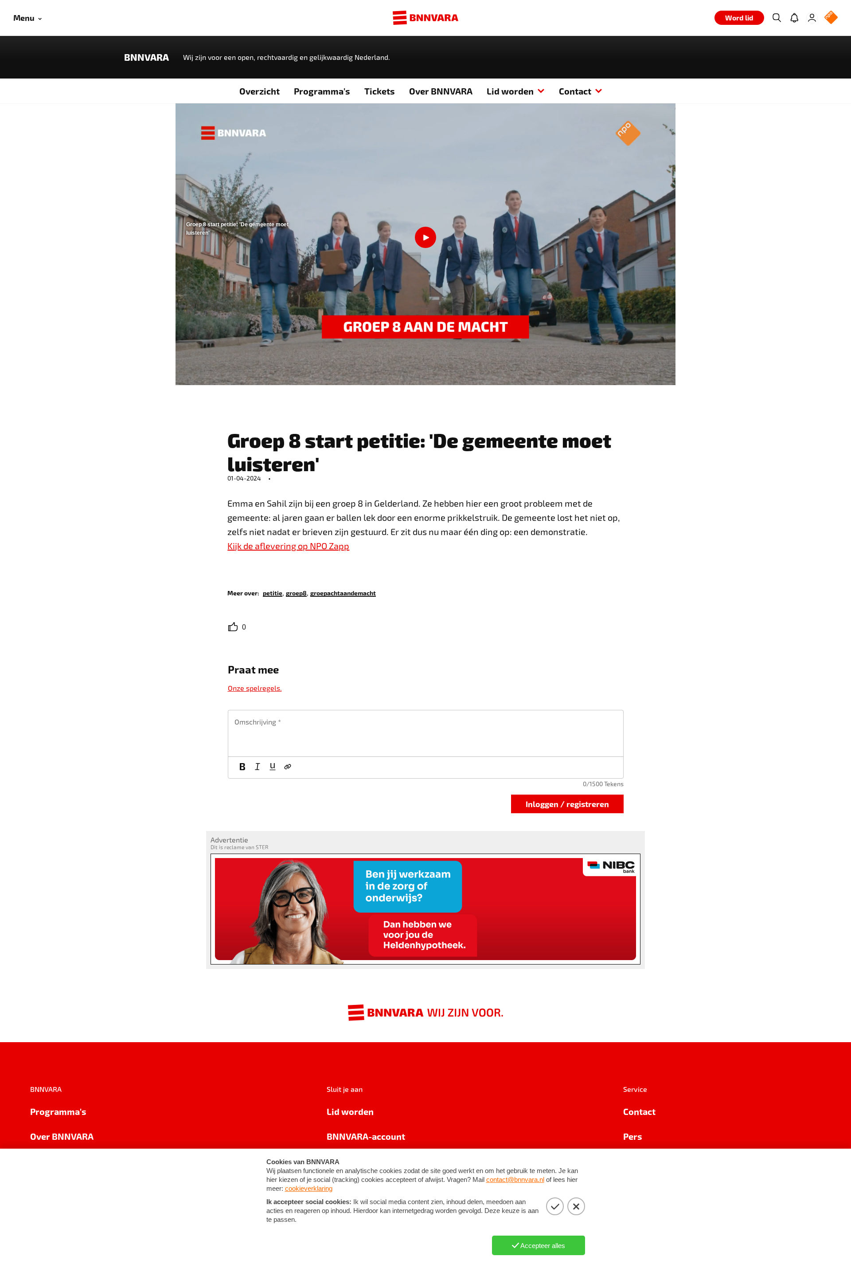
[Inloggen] (812, 17)
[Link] (288, 767)
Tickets (379, 91)
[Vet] (242, 767)
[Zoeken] (776, 17)
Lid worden (510, 91)
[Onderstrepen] (272, 767)
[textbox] (425, 733)
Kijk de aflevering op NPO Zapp (288, 545)
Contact (575, 91)
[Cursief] (257, 767)
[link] (272, 592)
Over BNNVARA (440, 91)
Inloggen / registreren (567, 803)
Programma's (322, 91)
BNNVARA (146, 57)
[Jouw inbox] (794, 17)
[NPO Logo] (831, 18)
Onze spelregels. (255, 688)
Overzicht (259, 91)
